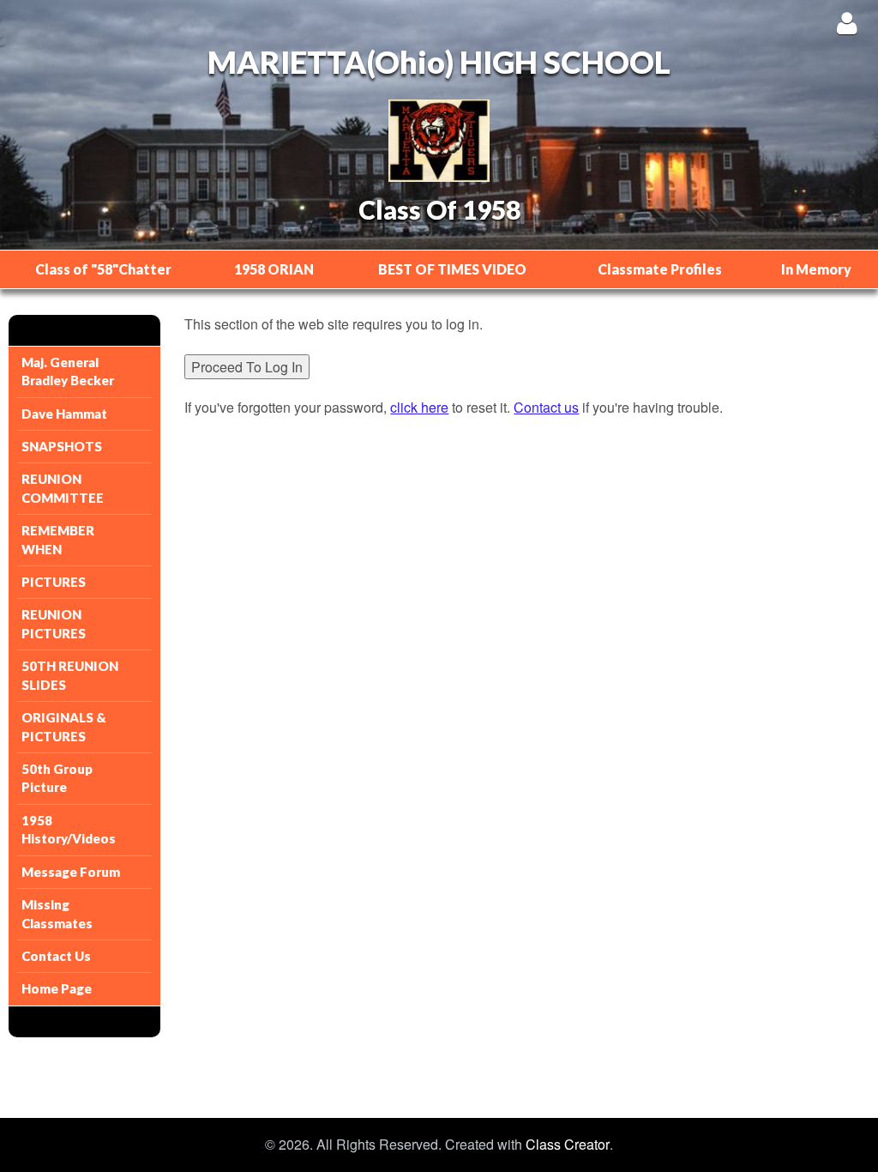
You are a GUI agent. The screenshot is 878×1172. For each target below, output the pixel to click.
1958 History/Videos (68, 829)
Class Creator (568, 1144)
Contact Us (56, 956)
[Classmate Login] (846, 22)
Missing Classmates (57, 913)
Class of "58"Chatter (103, 269)
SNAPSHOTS (61, 446)
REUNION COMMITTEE (62, 487)
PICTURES (53, 581)
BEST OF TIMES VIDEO (452, 269)
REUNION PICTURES (53, 623)
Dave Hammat (64, 413)
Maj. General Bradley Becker (67, 371)
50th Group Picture (57, 777)
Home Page (56, 988)
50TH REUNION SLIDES (69, 675)
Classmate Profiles (660, 269)
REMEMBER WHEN (57, 539)
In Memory (816, 269)
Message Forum (70, 871)
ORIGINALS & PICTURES (63, 726)
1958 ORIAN (274, 269)
